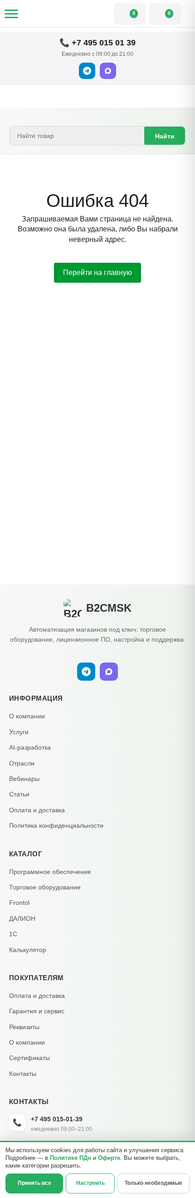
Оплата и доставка (37, 810)
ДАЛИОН (22, 918)
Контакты (22, 1073)
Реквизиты (24, 1027)
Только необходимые (153, 1183)
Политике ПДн (70, 1158)
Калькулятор (27, 949)
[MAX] (108, 71)
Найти (165, 136)
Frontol (19, 902)
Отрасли (21, 763)
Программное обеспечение (50, 871)
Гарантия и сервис (36, 1011)
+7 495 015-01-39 (57, 1119)
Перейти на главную (97, 272)
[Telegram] (87, 71)
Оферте (109, 1158)
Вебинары (24, 778)
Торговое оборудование (45, 887)
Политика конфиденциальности (56, 825)
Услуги (19, 732)
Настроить (90, 1183)
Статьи (19, 794)
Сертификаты (29, 1057)
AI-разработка (30, 747)
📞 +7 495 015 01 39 (97, 42)
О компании (27, 716)
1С (13, 934)
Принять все (34, 1183)
